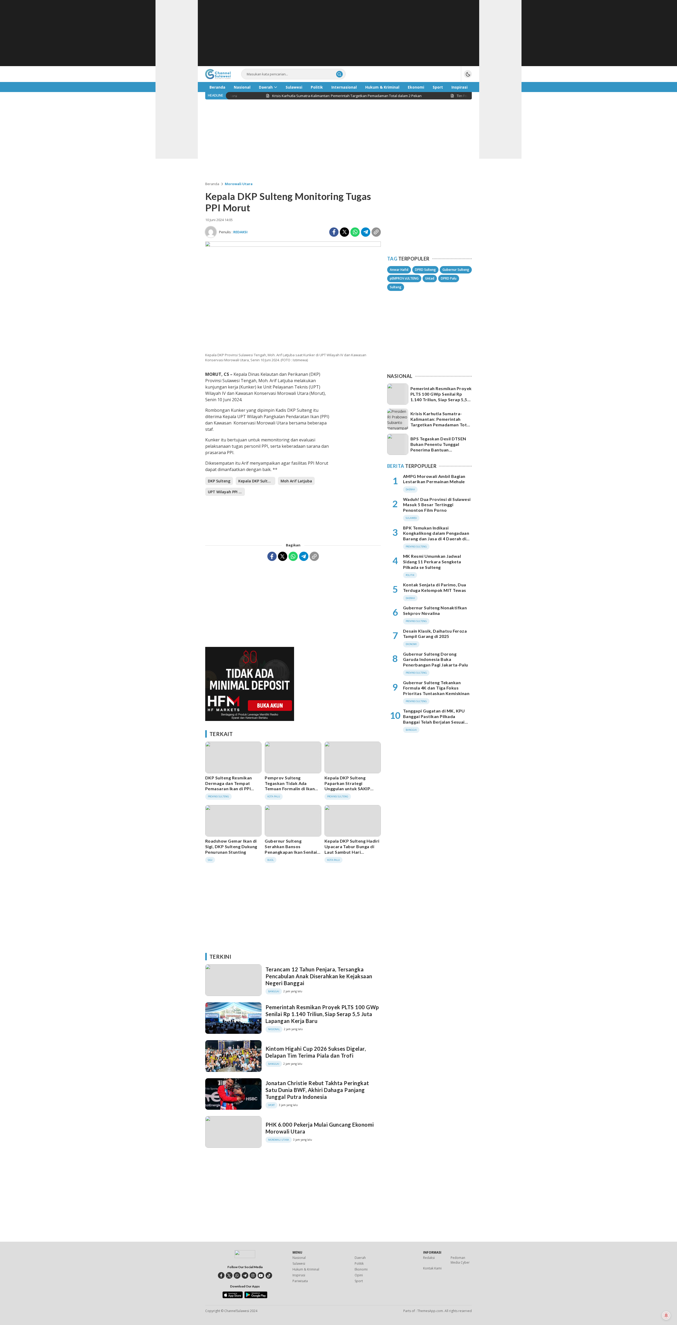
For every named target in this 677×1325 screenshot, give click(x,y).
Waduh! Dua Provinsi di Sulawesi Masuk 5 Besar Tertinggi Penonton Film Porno (437, 505)
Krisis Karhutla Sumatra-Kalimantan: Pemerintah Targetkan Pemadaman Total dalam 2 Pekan (440, 421)
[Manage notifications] (666, 1315)
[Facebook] (333, 232)
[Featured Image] (293, 245)
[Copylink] (376, 232)
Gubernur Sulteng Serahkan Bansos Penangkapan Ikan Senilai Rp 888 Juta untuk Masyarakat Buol (291, 851)
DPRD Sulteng (425, 269)
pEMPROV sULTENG (404, 278)
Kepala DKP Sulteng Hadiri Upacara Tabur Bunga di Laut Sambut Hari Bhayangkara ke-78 (351, 849)
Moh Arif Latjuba (296, 480)
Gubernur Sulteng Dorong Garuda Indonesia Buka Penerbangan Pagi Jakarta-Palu (435, 659)
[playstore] (255, 1297)
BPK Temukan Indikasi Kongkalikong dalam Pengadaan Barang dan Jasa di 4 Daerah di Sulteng (436, 536)
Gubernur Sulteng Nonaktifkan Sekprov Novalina (435, 610)
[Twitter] (344, 232)
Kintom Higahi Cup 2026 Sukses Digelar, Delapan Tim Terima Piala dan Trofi (316, 1052)
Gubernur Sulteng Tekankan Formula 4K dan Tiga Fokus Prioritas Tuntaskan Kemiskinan (436, 688)
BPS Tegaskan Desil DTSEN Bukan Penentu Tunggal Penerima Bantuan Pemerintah (438, 447)
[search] (339, 74)
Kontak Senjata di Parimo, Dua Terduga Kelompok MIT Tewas (434, 587)
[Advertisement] (338, 33)
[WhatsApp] (355, 232)
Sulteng (395, 287)
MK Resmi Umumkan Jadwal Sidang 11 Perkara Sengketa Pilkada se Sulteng (432, 562)
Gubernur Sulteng (455, 269)
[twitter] (229, 1275)
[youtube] (261, 1275)
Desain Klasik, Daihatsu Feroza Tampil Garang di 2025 (435, 633)
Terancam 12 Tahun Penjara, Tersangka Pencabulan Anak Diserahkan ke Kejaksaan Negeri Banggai (319, 976)
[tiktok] (269, 1275)
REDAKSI (240, 232)
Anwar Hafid (399, 269)
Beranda (212, 183)
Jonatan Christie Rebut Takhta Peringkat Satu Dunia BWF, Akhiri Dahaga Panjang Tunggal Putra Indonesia (317, 1090)
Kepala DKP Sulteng (256, 480)
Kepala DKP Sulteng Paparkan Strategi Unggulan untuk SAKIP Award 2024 (347, 786)
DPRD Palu (448, 278)
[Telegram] (365, 232)
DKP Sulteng (219, 480)
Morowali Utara (239, 183)
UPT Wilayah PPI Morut (226, 491)
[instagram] (253, 1275)
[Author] (210, 231)
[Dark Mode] (468, 74)
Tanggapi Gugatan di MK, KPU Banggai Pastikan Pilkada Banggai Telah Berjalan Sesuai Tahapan (434, 719)
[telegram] (245, 1275)
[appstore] (232, 1297)
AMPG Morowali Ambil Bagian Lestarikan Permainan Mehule (434, 479)
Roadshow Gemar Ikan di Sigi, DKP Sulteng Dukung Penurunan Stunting (231, 846)
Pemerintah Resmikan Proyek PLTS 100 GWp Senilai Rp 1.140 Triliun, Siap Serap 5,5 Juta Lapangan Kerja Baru (322, 1014)
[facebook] (221, 1275)
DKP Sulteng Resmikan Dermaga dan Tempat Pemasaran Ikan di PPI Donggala (228, 786)
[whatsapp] (237, 1275)
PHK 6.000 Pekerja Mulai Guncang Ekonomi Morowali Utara (320, 1128)
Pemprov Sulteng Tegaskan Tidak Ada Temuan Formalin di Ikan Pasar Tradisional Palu (290, 786)
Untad (429, 278)
